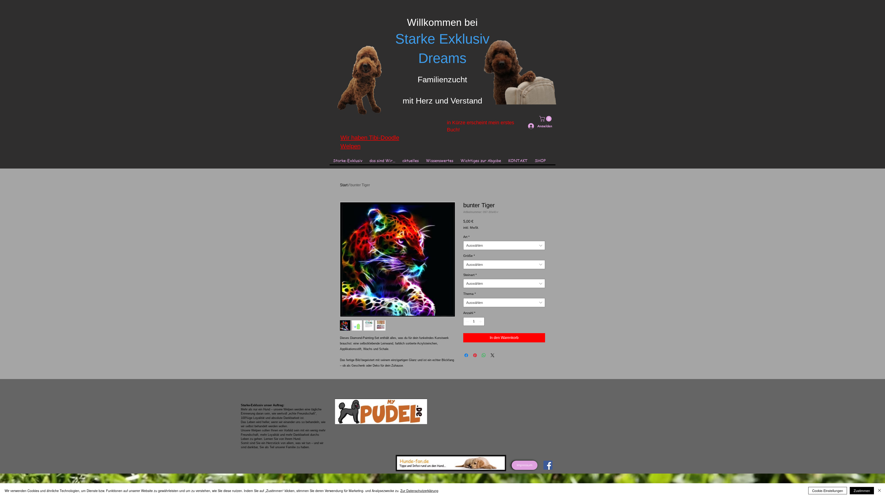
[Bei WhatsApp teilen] (484, 355)
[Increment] (481, 321)
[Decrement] (467, 321)
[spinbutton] (474, 321)
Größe (469, 256)
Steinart (470, 275)
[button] (439, 160)
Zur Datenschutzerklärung (419, 490)
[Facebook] (547, 465)
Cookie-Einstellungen (827, 490)
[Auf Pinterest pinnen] (475, 355)
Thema (469, 294)
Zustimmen (862, 490)
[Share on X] (492, 355)
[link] (546, 119)
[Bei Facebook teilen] (466, 355)
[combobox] (504, 245)
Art (466, 237)
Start (344, 185)
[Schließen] (879, 490)
